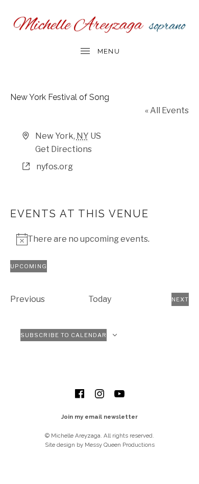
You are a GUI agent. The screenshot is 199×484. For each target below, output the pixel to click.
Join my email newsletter (99, 416)
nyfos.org (54, 166)
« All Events (167, 110)
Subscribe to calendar (63, 335)
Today (99, 299)
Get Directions (63, 149)
